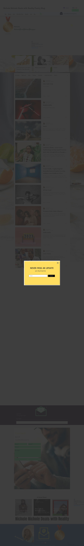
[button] (58, 263)
